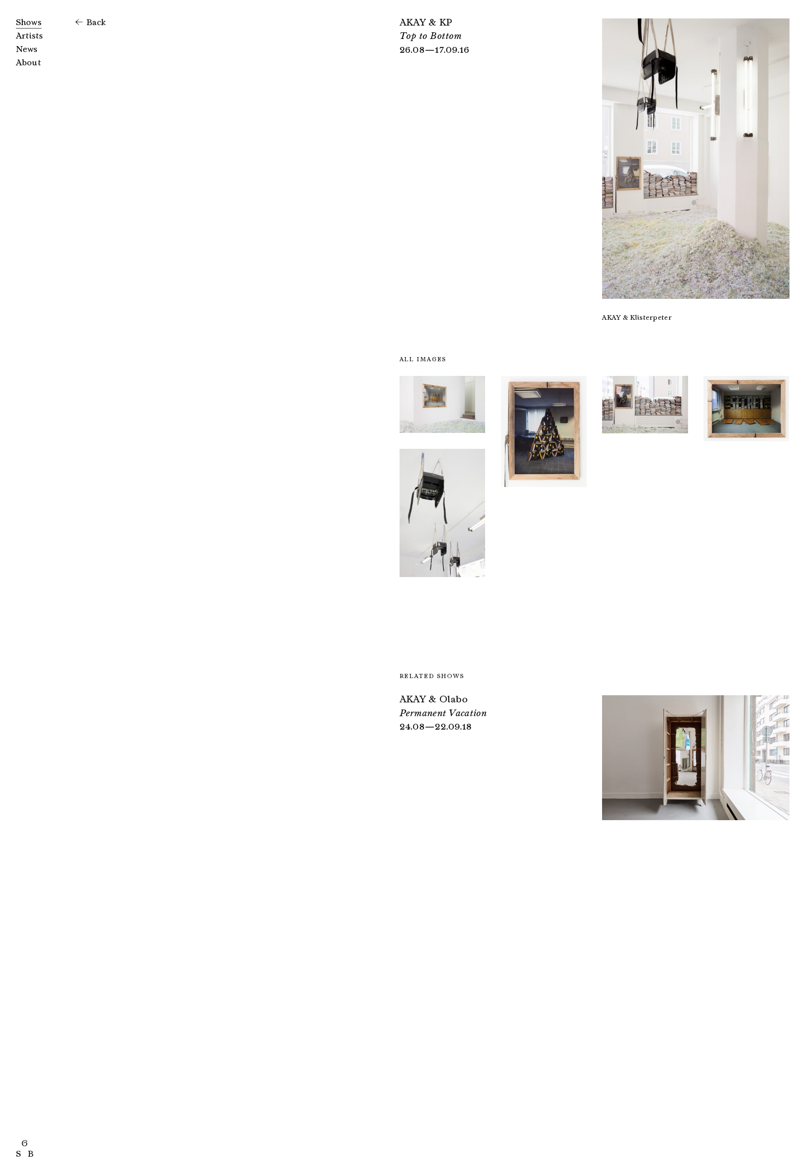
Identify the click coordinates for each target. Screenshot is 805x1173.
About (29, 62)
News (27, 49)
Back (95, 22)
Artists (29, 36)
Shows (29, 22)
